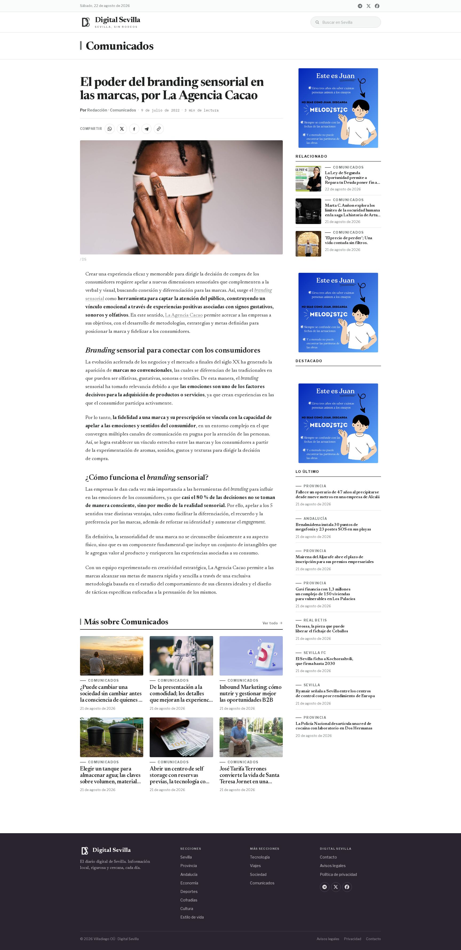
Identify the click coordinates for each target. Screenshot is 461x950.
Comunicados (119, 47)
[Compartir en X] (122, 129)
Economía (189, 883)
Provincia (188, 865)
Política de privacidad (338, 874)
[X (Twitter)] (368, 6)
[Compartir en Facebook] (134, 129)
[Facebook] (377, 6)
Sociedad (258, 874)
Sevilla (186, 857)
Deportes (189, 891)
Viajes (255, 865)
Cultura (186, 908)
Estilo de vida (192, 917)
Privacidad (352, 939)
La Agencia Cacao (184, 315)
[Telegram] (360, 6)
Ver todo (270, 623)
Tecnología (260, 857)
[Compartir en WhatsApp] (110, 129)
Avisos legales (333, 865)
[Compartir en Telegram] (146, 129)
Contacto (328, 857)
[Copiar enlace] (159, 129)
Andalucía (188, 874)
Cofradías (188, 900)
